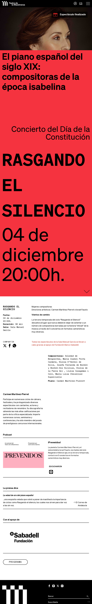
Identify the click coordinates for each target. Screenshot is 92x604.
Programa (15, 562)
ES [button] (80, 3)
